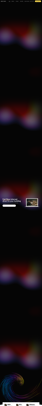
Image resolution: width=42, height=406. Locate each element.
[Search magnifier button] (14, 205)
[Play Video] (32, 202)
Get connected (38, 1)
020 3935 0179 (32, 1)
